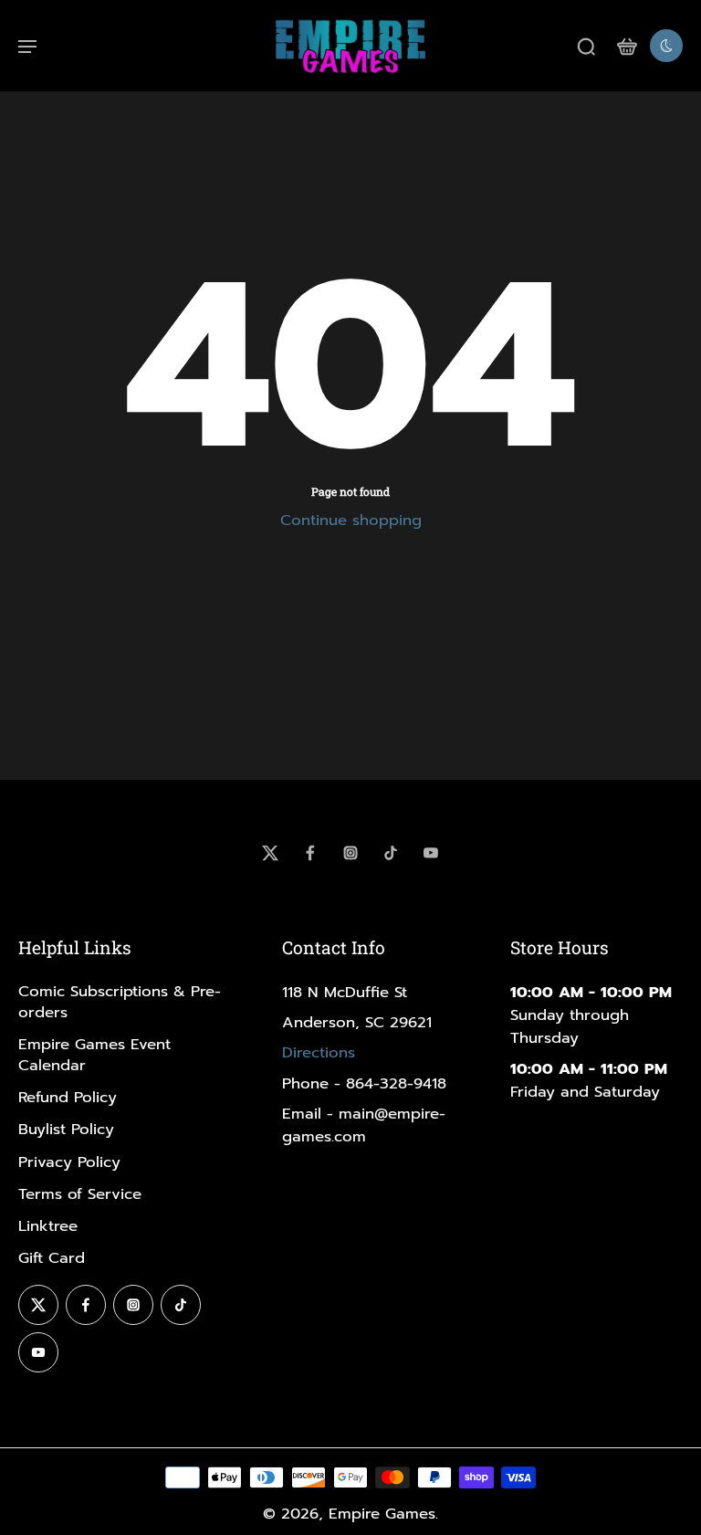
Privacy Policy (69, 1161)
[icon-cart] (626, 45)
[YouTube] (431, 853)
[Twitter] (270, 853)
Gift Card (51, 1257)
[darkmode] (666, 45)
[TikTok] (391, 853)
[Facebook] (310, 853)
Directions (318, 1052)
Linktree (48, 1225)
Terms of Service (79, 1193)
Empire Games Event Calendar (94, 1055)
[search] (586, 45)
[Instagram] (350, 853)
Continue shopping (351, 520)
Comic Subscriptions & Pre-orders (119, 1002)
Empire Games (382, 1513)
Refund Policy (67, 1097)
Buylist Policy (66, 1129)
